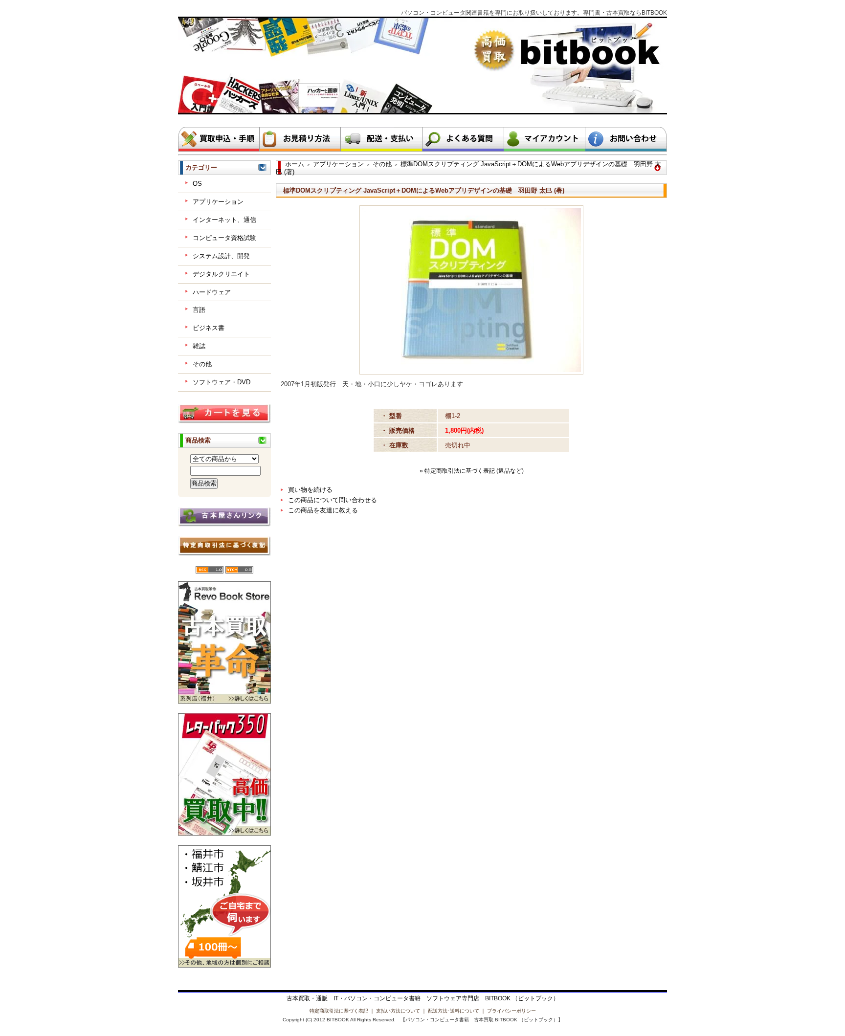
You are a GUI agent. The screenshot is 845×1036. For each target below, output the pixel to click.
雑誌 (199, 346)
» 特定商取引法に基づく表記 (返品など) (472, 470)
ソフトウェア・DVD (221, 382)
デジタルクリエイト (221, 274)
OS (197, 183)
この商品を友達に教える (323, 510)
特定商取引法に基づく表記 (339, 1011)
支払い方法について (398, 1011)
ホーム (294, 164)
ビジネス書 (208, 327)
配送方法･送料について (453, 1011)
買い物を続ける (310, 489)
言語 (199, 309)
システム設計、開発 (221, 256)
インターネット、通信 (224, 219)
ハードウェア (212, 292)
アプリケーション (218, 201)
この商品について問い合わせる (332, 500)
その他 (202, 364)
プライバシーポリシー (511, 1011)
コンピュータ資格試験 (224, 238)
